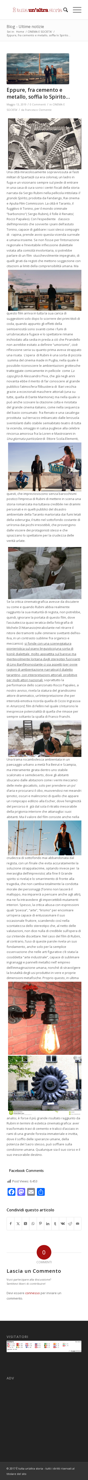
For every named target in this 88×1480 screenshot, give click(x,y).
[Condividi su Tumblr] (55, 1223)
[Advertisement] (44, 1412)
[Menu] (74, 9)
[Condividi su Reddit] (70, 1223)
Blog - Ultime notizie (25, 26)
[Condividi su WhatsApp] (32, 1223)
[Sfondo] (38, 69)
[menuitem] (63, 9)
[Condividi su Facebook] (10, 1223)
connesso (32, 1293)
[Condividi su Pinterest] (40, 1223)
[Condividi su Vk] (62, 1223)
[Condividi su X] (18, 1223)
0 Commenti (38, 104)
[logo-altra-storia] (36, 9)
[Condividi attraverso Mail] (77, 1223)
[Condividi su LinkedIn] (47, 1223)
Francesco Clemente (38, 110)
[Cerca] (63, 9)
